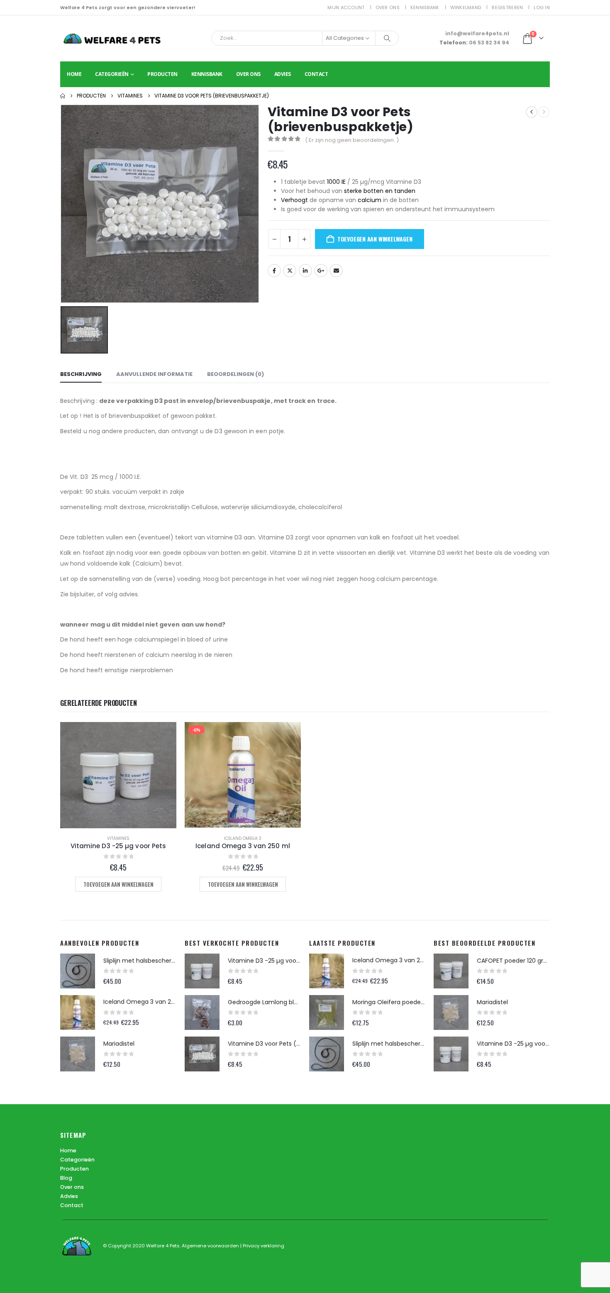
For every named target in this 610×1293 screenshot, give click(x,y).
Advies (282, 74)
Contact (316, 74)
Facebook (274, 270)
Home (74, 74)
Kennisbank (424, 7)
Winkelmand (465, 7)
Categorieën (112, 74)
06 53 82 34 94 (489, 42)
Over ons (388, 7)
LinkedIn (305, 270)
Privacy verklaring (263, 1245)
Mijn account (345, 7)
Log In (542, 7)
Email (336, 270)
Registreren (507, 7)
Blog (66, 1177)
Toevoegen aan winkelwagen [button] (118, 884)
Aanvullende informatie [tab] (154, 374)
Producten (162, 74)
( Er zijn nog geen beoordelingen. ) (352, 140)
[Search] (387, 38)
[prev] (531, 112)
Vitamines (118, 838)
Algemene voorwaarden (211, 1245)
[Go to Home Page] (62, 95)
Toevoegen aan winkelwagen (374, 238)
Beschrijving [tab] (81, 374)
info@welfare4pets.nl (477, 33)
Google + (320, 270)
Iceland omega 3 (242, 838)
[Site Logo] (112, 38)
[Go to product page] (118, 775)
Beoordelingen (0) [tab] (235, 374)
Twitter (289, 270)
